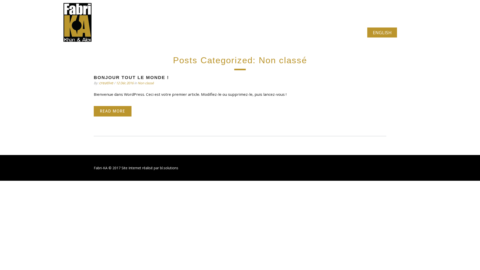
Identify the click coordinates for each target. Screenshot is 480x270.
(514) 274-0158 (136, 10)
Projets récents (248, 32)
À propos (155, 32)
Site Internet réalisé (137, 168)
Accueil (129, 32)
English (382, 33)
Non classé (146, 83)
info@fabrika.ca (375, 10)
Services (181, 32)
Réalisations (212, 32)
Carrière (280, 32)
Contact (305, 32)
